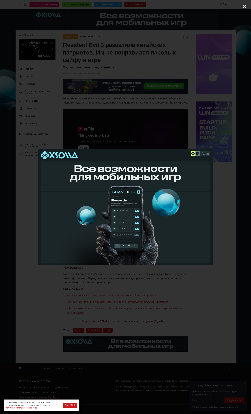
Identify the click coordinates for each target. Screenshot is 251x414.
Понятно (70, 405)
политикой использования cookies (21, 408)
